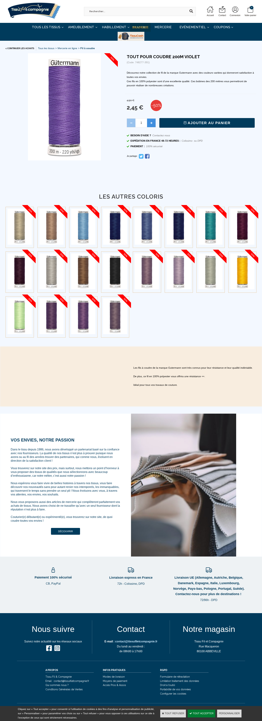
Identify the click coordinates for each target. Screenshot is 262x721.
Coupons (222, 27)
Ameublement (81, 27)
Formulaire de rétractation (175, 676)
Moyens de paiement (115, 681)
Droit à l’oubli (167, 685)
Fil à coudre (87, 48)
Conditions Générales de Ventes (64, 689)
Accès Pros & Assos (114, 685)
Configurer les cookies (173, 693)
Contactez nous (161, 135)
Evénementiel (192, 27)
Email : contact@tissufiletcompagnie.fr (67, 681)
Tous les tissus (46, 48)
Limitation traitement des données (179, 681)
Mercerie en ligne (67, 48)
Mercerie (163, 27)
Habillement (114, 27)
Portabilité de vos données (175, 689)
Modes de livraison (114, 676)
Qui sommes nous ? (57, 685)
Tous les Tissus (46, 27)
